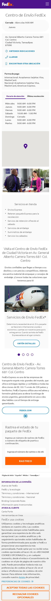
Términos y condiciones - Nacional (18, 497)
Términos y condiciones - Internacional (20, 493)
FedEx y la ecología (11, 489)
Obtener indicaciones (20, 51)
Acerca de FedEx (10, 485)
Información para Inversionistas (17, 504)
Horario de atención (15, 96)
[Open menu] (47, 4)
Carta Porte (7, 511)
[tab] (19, 354)
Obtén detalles (24, 342)
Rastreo (25, 461)
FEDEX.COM (17, 409)
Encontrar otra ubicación (24, 63)
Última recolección (35, 96)
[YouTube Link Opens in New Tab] (25, 416)
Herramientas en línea (12, 515)
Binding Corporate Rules (13, 500)
